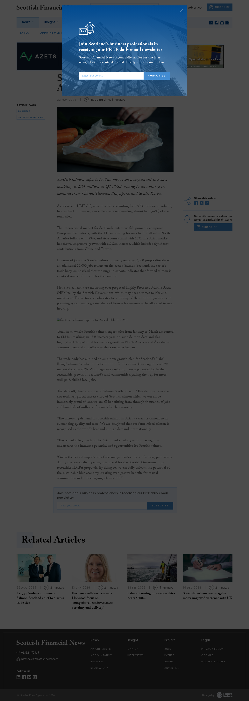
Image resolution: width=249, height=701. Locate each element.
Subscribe (156, 75)
